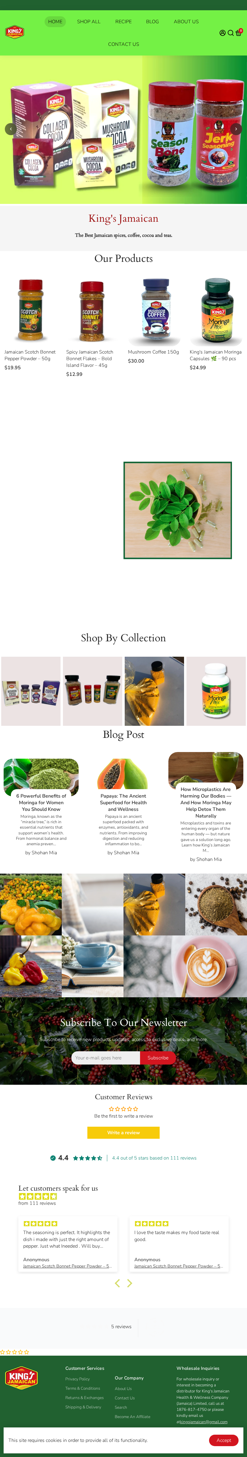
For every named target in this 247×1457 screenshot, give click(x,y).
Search (121, 1407)
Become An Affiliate (132, 1417)
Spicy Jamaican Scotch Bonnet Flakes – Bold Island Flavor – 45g (89, 359)
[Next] (236, 129)
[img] (126, 1196)
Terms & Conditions (82, 1388)
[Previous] (11, 129)
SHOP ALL (89, 21)
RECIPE (123, 21)
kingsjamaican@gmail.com (203, 1422)
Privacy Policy (77, 1379)
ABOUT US (186, 21)
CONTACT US (123, 44)
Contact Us (125, 1398)
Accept (224, 1440)
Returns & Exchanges (84, 1398)
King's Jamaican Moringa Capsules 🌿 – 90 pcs (216, 355)
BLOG (152, 21)
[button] (14, 1352)
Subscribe (158, 1058)
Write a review (123, 1132)
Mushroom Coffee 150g (153, 352)
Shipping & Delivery (83, 1407)
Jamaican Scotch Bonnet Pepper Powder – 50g (30, 355)
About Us (123, 1389)
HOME (55, 21)
